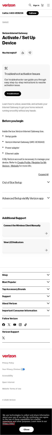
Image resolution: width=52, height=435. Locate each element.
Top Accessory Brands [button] (14, 289)
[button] (23, 53)
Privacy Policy (8, 363)
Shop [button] (5, 275)
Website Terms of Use (11, 389)
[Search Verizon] (30, 5)
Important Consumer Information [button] (19, 310)
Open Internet (8, 382)
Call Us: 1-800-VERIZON (12, 13)
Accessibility (7, 376)
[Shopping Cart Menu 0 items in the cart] (42, 5)
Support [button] (6, 296)
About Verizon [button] (9, 303)
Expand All (43, 174)
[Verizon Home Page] (8, 5)
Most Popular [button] (9, 282)
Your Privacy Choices (11, 369)
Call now (32, 13)
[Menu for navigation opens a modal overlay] (48, 5)
